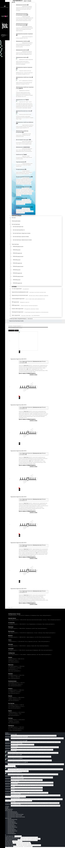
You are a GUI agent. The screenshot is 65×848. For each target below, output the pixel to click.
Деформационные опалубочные (24, 44)
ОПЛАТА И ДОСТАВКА (13, 318)
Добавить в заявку (33, 374)
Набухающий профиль (16, 221)
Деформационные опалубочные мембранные (24, 125)
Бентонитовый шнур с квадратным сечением (21, 233)
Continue (16, 330)
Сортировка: (10, 325)
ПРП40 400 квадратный (17, 283)
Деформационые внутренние (24, 7)
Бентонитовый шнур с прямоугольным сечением (22, 239)
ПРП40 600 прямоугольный (18, 266)
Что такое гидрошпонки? (20, 288)
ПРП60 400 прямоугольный (18, 256)
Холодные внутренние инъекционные (32, 795)
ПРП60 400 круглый (16, 259)
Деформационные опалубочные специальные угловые (34, 764)
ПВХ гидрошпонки (20, 302)
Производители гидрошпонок (30, 312)
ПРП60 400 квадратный (17, 263)
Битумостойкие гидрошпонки (25, 308)
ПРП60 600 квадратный (17, 253)
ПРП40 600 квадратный (17, 273)
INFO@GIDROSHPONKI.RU (22, 318)
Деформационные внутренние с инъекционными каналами (34, 738)
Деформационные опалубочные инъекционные (23, 133)
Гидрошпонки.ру (11, 732)
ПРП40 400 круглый (16, 279)
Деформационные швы (37, 361)
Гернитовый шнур (15, 244)
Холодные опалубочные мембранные (25, 210)
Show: (9, 607)
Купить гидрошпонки (26, 315)
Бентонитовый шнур (16, 224)
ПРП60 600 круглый (16, 249)
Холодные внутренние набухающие (25, 190)
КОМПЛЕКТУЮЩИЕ (16, 215)
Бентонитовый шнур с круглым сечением (21, 236)
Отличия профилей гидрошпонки (28, 298)
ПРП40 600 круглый (16, 269)
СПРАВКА (14, 286)
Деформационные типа (24, 103)
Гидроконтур (24, 361)
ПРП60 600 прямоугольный (18, 246)
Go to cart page (11, 330)
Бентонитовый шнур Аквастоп (19, 230)
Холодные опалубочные (23, 201)
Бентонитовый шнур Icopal (18, 226)
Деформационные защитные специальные (24, 70)
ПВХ (26, 362)
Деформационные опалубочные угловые (24, 80)
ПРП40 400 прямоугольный (18, 276)
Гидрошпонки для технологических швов (30, 295)
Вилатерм (14, 217)
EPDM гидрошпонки (25, 305)
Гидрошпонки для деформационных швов (29, 292)
